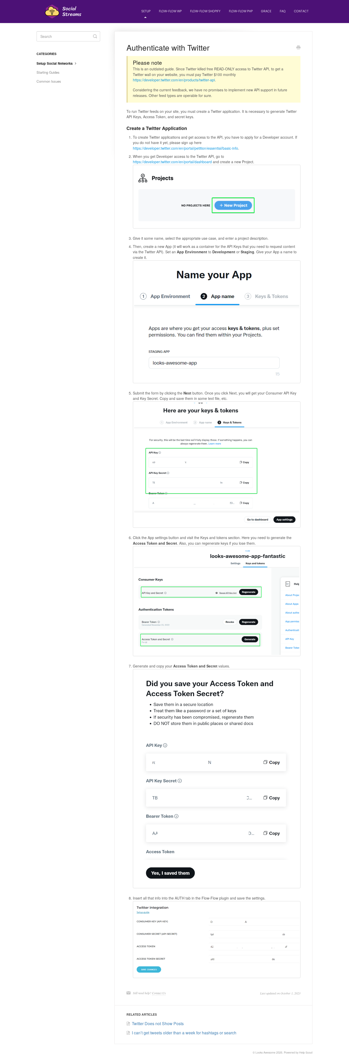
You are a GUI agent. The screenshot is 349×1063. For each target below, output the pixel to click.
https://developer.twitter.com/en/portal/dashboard (172, 161)
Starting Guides (48, 72)
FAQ (283, 11)
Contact (301, 11)
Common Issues (49, 81)
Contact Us (159, 993)
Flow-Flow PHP (241, 11)
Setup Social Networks (55, 63)
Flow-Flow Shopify (205, 11)
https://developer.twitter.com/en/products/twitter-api (174, 79)
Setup (145, 11)
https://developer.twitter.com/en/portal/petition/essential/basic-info (185, 148)
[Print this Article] (298, 48)
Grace (266, 11)
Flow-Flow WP (170, 11)
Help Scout (305, 1052)
